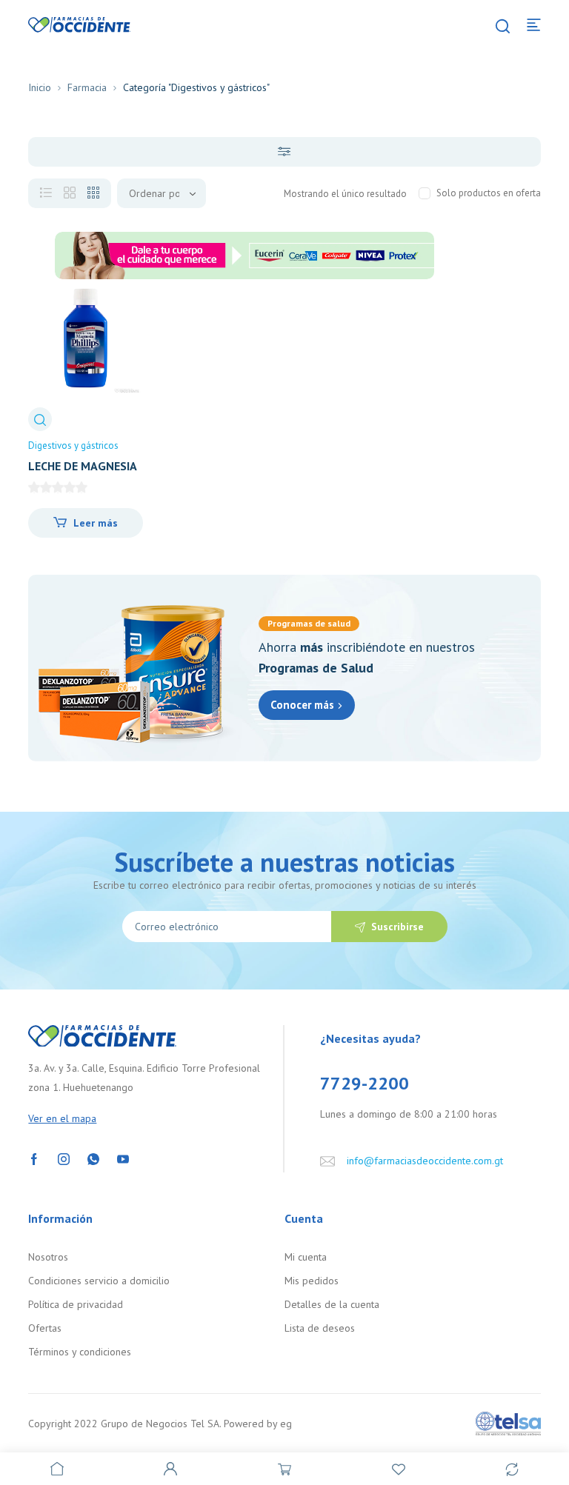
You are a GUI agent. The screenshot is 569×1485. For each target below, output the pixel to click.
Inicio (39, 87)
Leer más (95, 523)
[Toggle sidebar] (284, 152)
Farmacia (87, 87)
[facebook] (34, 1157)
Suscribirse (397, 926)
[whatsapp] (93, 1157)
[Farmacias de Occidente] (79, 23)
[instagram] (64, 1157)
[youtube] (123, 1157)
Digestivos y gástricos (73, 445)
